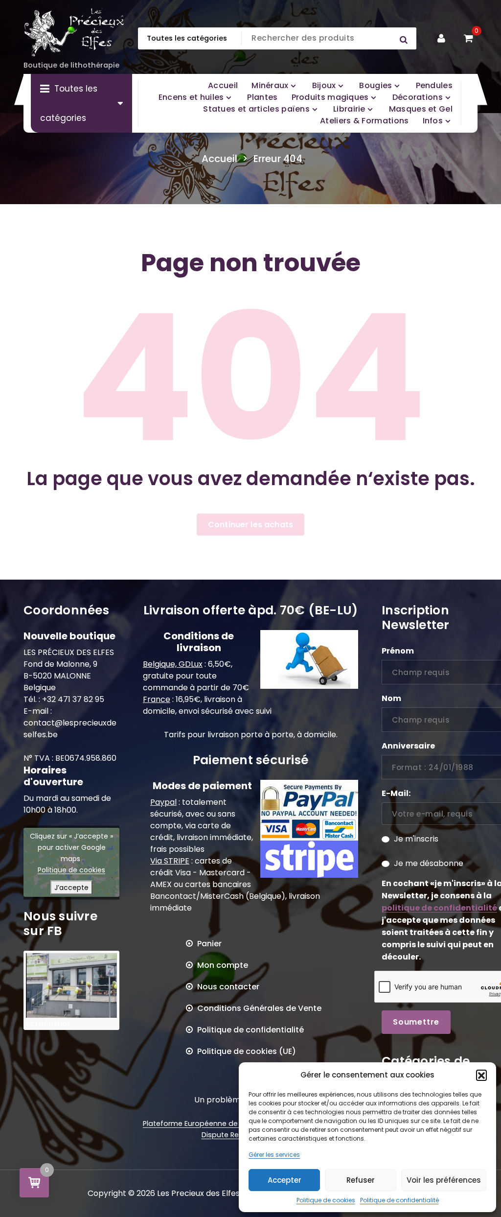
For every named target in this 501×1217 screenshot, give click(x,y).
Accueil (219, 158)
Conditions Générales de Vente (259, 1008)
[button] (481, 1075)
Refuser (360, 1180)
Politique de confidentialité (399, 1200)
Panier (209, 943)
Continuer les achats (250, 524)
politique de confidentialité (439, 907)
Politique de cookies (325, 1200)
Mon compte (222, 965)
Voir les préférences (444, 1180)
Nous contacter (228, 986)
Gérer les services (274, 1154)
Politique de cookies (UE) (246, 1051)
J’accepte (71, 887)
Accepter (284, 1180)
